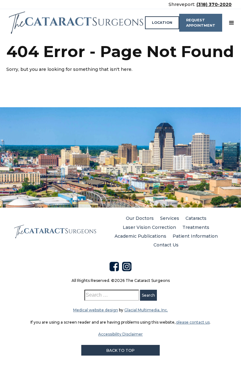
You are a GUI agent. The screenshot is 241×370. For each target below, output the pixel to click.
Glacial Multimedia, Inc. (146, 310)
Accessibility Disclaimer (120, 334)
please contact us (193, 322)
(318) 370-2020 (214, 4)
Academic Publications (140, 236)
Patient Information (195, 236)
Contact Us (166, 245)
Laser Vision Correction (149, 227)
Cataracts (195, 218)
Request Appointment (200, 23)
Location (162, 22)
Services (169, 218)
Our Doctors (140, 218)
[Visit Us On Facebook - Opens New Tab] (114, 266)
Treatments (195, 227)
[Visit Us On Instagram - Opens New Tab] (126, 266)
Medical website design (95, 310)
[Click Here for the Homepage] (55, 231)
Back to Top (120, 350)
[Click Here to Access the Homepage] (75, 22)
